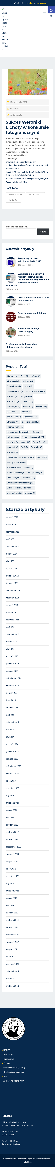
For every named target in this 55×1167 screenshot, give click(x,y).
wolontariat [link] (29, 478)
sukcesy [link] (12, 452)
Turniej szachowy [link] (15, 473)
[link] (51, 9)
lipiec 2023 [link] (11, 781)
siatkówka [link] (12, 442)
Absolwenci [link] (13, 381)
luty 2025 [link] (10, 649)
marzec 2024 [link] (12, 729)
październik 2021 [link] (13, 934)
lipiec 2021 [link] (11, 956)
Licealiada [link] (13, 412)
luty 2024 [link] (10, 737)
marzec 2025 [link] (12, 641)
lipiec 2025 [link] (11, 612)
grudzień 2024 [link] (12, 663)
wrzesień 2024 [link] (12, 685)
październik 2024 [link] (13, 678)
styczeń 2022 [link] (12, 913)
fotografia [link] (26, 396)
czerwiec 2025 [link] (12, 620)
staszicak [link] (12, 447)
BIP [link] (5, 1076)
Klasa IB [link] (28, 406)
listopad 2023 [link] (12, 759)
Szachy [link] (42, 457)
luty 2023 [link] (10, 817)
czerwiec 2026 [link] (12, 532)
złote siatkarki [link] (14, 493)
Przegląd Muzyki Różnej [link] (18, 432)
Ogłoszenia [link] (30, 417)
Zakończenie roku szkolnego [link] (20, 488)
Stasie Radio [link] (39, 442)
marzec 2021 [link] (12, 978)
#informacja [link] (15, 195)
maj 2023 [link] (10, 795)
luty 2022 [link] (10, 905)
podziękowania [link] (30, 422)
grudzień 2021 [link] (12, 920)
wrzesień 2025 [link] (12, 598)
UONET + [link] (7, 1050)
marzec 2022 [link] (12, 898)
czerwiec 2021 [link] (12, 964)
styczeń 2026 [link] (12, 568)
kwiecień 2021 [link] (12, 971)
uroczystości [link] (35, 473)
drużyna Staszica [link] (35, 391)
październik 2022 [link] (13, 847)
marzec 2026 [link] (12, 554)
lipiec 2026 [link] (11, 524)
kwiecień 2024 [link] (12, 722)
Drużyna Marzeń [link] (15, 391)
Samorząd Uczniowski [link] (33, 437)
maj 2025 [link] (10, 627)
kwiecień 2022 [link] (12, 891)
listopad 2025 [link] (12, 583)
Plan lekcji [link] (29, 3)
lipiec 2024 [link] (11, 700)
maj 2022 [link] (10, 883)
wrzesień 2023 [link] (12, 773)
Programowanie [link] (15, 427)
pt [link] (30, 145)
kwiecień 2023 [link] (12, 803)
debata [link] (28, 386)
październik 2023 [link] (13, 766)
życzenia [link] (30, 493)
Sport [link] (25, 442)
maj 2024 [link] (10, 715)
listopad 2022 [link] (12, 839)
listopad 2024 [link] (12, 671)
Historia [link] (28, 401)
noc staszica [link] (14, 417)
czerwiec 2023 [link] (12, 788)
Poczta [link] (6, 1063)
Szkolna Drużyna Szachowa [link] (20, 467)
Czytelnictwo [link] (14, 386)
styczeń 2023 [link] (12, 825)
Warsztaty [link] (13, 478)
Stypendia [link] (36, 447)
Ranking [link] (37, 432)
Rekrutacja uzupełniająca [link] (32, 313)
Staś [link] (24, 447)
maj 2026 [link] (10, 539)
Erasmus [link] (12, 396)
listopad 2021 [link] (12, 927)
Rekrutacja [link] (13, 437)
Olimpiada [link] (13, 422)
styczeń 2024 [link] (12, 744)
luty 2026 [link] (10, 561)
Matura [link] (26, 412)
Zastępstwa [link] (41, 3)
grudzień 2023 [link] (12, 751)
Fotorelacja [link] (35, 195)
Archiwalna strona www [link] (13, 1081)
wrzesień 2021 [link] (12, 942)
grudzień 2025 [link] (12, 576)
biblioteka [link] (28, 381)
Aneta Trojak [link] (15, 109)
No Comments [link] (16, 115)
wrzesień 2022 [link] (12, 854)
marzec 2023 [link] (12, 810)
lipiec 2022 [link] (11, 869)
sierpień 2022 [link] (12, 861)
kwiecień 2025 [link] (12, 634)
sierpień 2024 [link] (12, 693)
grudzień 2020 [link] (12, 986)
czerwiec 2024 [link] (12, 707)
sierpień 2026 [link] (12, 517)
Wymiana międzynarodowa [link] (20, 483)
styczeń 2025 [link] (12, 656)
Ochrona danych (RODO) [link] (14, 1068)
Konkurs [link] (13, 200)
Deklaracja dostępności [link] (13, 1072)
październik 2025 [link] (13, 590)
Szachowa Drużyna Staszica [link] (20, 457)
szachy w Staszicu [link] (16, 462)
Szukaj (43, 232)
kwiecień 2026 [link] (12, 546)
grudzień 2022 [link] (12, 832)
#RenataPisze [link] (32, 376)
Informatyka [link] (13, 406)
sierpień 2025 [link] (12, 605)
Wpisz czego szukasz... (17, 227)
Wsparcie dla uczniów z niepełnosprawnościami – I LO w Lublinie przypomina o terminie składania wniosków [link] (27, 280)
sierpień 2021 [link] (12, 949)
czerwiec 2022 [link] (12, 876)
